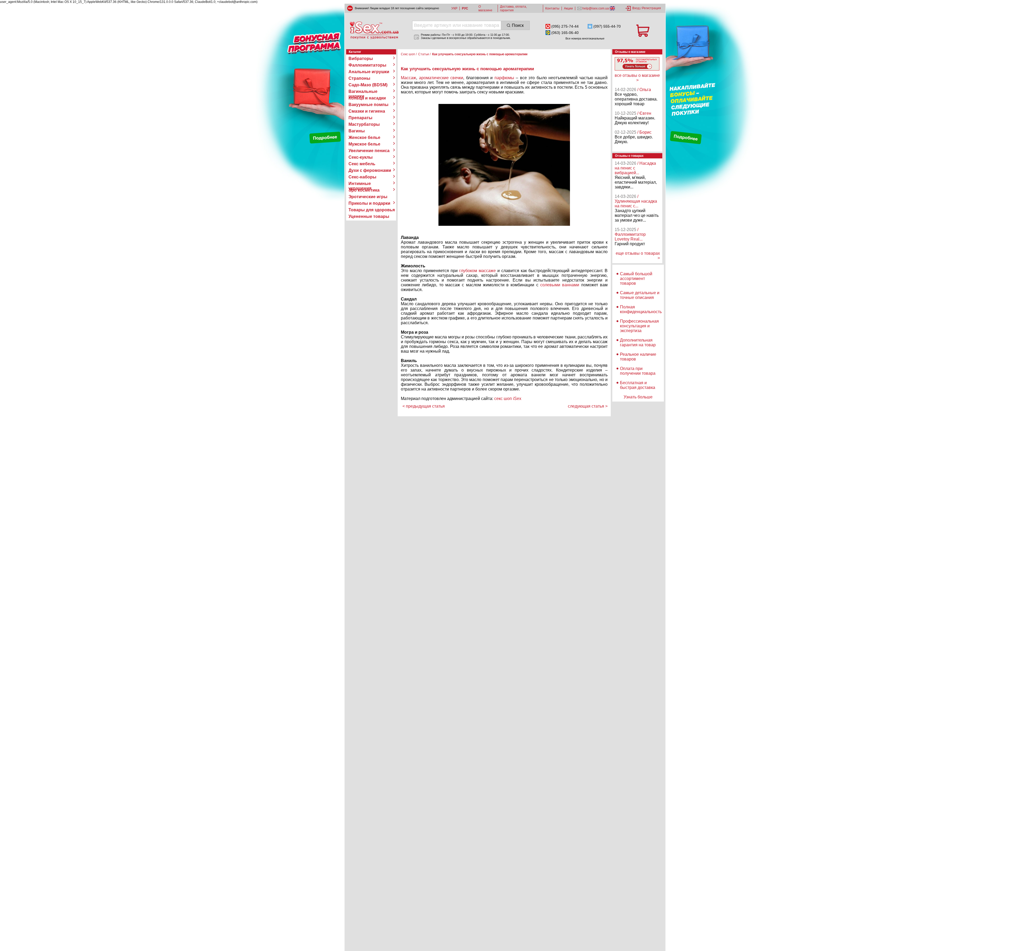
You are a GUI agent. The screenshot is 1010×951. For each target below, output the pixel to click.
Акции (568, 8)
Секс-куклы (361, 157)
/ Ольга (644, 89)
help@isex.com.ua (596, 8)
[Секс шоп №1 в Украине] (374, 30)
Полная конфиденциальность (641, 309)
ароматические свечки (441, 78)
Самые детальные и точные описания (639, 295)
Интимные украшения (360, 183)
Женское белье (364, 137)
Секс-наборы (362, 177)
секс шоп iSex (507, 398)
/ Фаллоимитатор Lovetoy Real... (630, 234)
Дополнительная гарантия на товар (638, 342)
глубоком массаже (477, 270)
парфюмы (504, 78)
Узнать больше (638, 397)
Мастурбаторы (364, 124)
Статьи (423, 54)
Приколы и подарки (369, 203)
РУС (465, 8)
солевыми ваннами (559, 285)
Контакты (552, 8)
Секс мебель (362, 164)
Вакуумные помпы (368, 104)
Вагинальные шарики (363, 91)
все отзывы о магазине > (637, 77)
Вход (636, 8)
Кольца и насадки (367, 98)
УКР (454, 8)
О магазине (485, 8)
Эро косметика (364, 190)
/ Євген (644, 113)
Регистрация (651, 8)
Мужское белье (364, 144)
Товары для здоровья (372, 210)
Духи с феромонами (370, 170)
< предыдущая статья (423, 406)
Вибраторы (361, 58)
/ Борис (644, 132)
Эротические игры (368, 196)
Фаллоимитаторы (367, 65)
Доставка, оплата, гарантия (513, 8)
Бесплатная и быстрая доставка (637, 385)
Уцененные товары (369, 216)
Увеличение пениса (369, 150)
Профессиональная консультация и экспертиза (639, 326)
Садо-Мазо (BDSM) (368, 85)
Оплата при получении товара (637, 371)
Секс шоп (408, 54)
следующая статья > (588, 406)
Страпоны (359, 78)
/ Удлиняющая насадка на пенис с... (636, 201)
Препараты (360, 118)
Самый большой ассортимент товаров (636, 279)
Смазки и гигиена (367, 111)
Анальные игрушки (369, 71)
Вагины (357, 131)
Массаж (408, 78)
